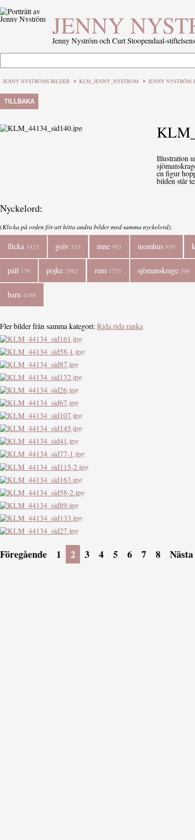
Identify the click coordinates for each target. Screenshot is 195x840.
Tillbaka (19, 101)
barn (22, 294)
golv (67, 246)
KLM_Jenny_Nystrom (109, 81)
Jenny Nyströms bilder (36, 81)
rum (108, 270)
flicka (23, 246)
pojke (62, 270)
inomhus (156, 246)
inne (109, 246)
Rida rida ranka (120, 326)
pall (19, 270)
